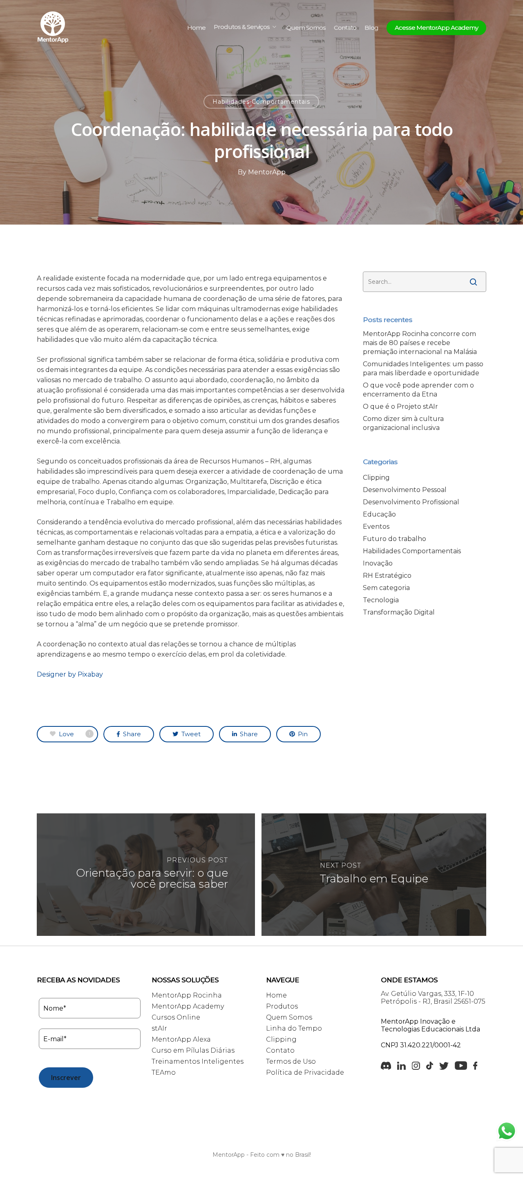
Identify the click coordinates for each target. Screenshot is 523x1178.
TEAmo (164, 1072)
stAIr (159, 1028)
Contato (345, 28)
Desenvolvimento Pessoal (405, 490)
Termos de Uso (291, 1061)
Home (196, 28)
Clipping (376, 477)
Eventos (376, 526)
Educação (379, 514)
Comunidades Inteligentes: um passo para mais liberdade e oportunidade (423, 368)
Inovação (378, 563)
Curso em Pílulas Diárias (193, 1050)
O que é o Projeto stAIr (400, 406)
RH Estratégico (387, 575)
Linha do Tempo (294, 1028)
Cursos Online (176, 1017)
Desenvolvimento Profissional (411, 502)
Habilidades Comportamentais (261, 101)
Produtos (282, 1006)
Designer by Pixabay (70, 674)
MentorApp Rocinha (187, 995)
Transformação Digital (399, 612)
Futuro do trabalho (394, 539)
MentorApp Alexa (181, 1039)
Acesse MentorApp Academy (436, 28)
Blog (371, 28)
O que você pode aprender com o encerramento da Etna (418, 389)
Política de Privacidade (305, 1072)
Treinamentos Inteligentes (198, 1061)
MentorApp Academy (188, 1006)
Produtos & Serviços (242, 27)
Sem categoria (386, 588)
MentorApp (267, 172)
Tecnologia (381, 600)
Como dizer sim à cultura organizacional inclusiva (403, 423)
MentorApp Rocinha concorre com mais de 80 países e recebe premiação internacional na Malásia (420, 343)
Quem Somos (306, 28)
